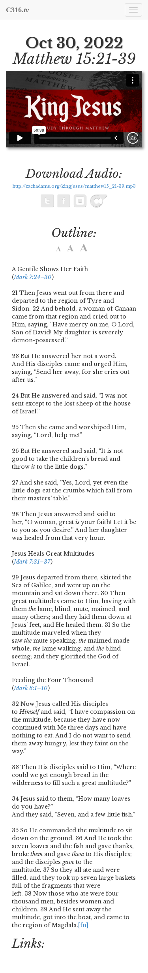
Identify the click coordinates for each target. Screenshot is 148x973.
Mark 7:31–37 (32, 561)
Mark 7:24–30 (32, 277)
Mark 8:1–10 (30, 688)
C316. (17, 10)
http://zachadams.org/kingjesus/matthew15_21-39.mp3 (74, 186)
